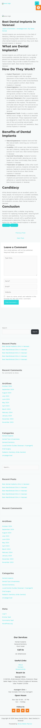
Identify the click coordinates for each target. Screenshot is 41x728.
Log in (4, 614)
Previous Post (20, 233)
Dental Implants (7, 436)
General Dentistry (8, 442)
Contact (20, 667)
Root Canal (20, 646)
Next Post (20, 238)
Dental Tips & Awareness (11, 439)
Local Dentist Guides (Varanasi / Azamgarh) (17, 445)
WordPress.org (7, 623)
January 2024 (7, 416)
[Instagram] (23, 710)
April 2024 (5, 406)
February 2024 (7, 412)
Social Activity (20, 669)
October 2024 (7, 386)
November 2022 (8, 422)
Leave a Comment (8, 29)
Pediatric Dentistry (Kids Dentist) (14, 452)
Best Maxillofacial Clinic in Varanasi (14, 350)
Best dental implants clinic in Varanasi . (16, 346)
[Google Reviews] (18, 710)
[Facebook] (13, 710)
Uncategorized (22, 29)
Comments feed (8, 620)
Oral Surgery (6, 449)
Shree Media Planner (25, 724)
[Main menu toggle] (37, 3)
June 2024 (6, 399)
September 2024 (8, 389)
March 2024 (6, 409)
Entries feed (6, 617)
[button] (38, 7)
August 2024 (6, 393)
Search (4, 328)
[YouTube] (27, 710)
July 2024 (5, 396)
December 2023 (7, 419)
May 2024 (5, 402)
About (20, 665)
